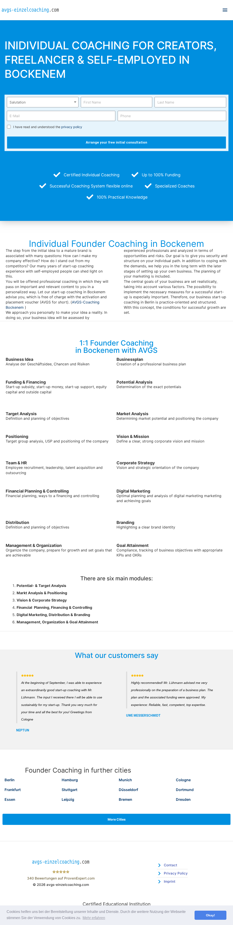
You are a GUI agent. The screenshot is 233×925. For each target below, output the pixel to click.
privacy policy (71, 127)
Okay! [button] (210, 915)
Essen (10, 799)
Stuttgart (69, 789)
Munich (125, 780)
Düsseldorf (128, 789)
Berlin (10, 780)
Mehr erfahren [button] (94, 918)
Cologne (183, 780)
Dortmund (185, 789)
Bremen (125, 799)
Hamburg (70, 780)
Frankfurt (13, 789)
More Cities (117, 819)
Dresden (183, 799)
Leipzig (68, 799)
